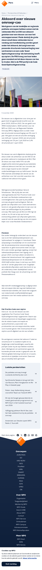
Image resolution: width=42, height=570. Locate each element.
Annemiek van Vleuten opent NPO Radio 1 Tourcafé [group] (18, 422)
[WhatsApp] (28, 435)
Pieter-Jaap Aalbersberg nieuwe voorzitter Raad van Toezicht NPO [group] (18, 392)
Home (4, 13)
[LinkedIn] (25, 435)
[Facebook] (17, 435)
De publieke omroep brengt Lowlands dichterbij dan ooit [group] (16, 374)
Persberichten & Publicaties (17, 13)
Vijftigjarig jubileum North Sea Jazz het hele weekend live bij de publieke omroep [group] (19, 413)
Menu (36, 3)
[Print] (36, 435)
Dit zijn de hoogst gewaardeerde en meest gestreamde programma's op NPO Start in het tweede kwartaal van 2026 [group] (19, 401)
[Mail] (32, 435)
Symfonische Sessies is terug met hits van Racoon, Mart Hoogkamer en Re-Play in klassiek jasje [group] (19, 382)
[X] (21, 435)
